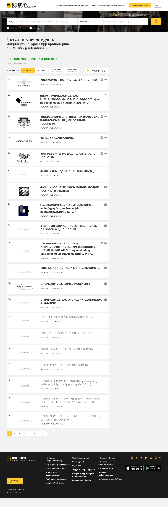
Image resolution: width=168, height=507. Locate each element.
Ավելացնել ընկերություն (140, 5)
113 (120, 15)
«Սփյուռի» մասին (106, 458)
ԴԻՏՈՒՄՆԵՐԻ (56, 70)
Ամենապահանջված (55, 468)
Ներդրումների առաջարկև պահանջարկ (83, 474)
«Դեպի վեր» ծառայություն (52, 473)
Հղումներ (76, 465)
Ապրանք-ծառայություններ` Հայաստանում (72, 5)
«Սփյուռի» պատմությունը (105, 463)
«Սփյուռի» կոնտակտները (15, 481)
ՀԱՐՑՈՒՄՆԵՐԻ (71, 70)
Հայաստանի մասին (81, 480)
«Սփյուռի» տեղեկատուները (54, 459)
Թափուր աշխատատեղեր (106, 473)
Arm (156, 5)
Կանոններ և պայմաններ (110, 479)
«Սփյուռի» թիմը (105, 468)
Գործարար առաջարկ (56, 479)
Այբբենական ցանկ (55, 483)
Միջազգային (78, 461)
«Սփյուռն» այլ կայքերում (84, 469)
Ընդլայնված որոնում (137, 15)
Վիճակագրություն (80, 458)
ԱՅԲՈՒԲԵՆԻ (41, 70)
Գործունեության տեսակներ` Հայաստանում (108, 5)
